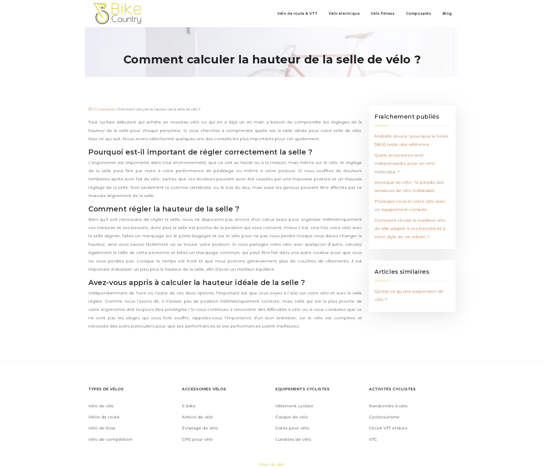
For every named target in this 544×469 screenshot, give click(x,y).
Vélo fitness (382, 13)
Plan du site (272, 464)
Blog (447, 13)
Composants (418, 13)
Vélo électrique (344, 13)
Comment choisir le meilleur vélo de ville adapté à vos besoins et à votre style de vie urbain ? (410, 228)
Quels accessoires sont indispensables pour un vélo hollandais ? (405, 163)
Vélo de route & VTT (297, 13)
